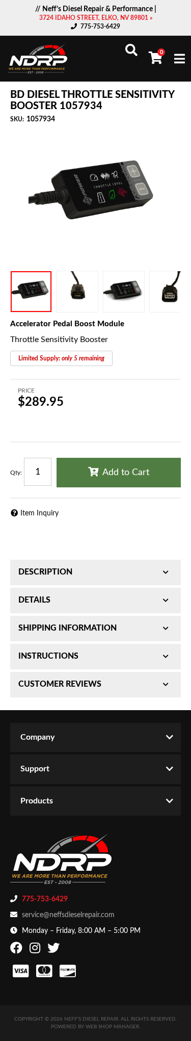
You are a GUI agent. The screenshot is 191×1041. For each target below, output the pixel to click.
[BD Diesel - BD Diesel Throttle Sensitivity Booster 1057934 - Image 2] (77, 291)
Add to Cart (125, 472)
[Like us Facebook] (17, 950)
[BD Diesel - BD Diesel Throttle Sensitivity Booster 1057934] (95, 196)
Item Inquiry (39, 513)
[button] (131, 50)
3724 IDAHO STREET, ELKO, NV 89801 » (95, 18)
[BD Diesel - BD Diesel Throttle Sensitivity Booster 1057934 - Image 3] (123, 291)
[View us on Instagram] (36, 950)
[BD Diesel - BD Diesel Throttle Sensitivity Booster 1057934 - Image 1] (31, 291)
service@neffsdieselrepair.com (68, 915)
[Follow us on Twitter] (54, 950)
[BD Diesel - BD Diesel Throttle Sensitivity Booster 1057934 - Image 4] (170, 291)
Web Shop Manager (112, 1026)
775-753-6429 (100, 26)
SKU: (17, 119)
